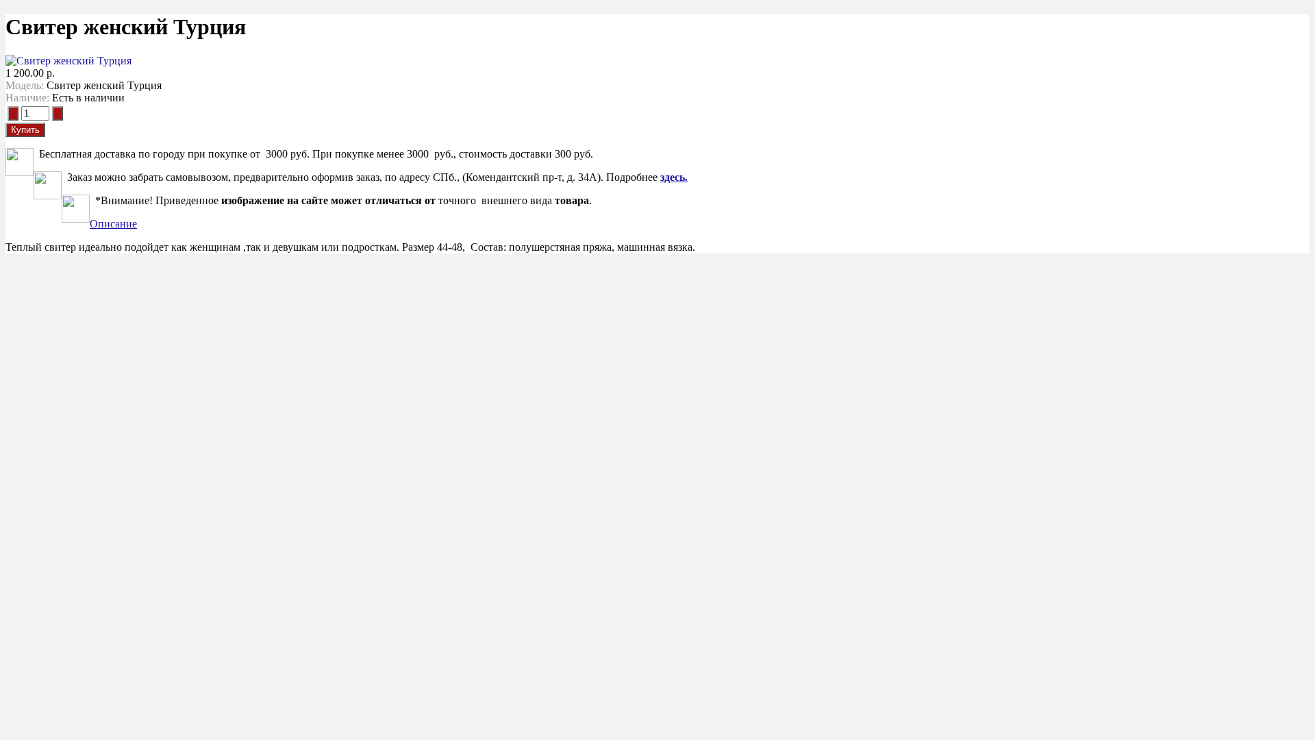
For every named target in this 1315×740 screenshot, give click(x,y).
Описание (113, 224)
